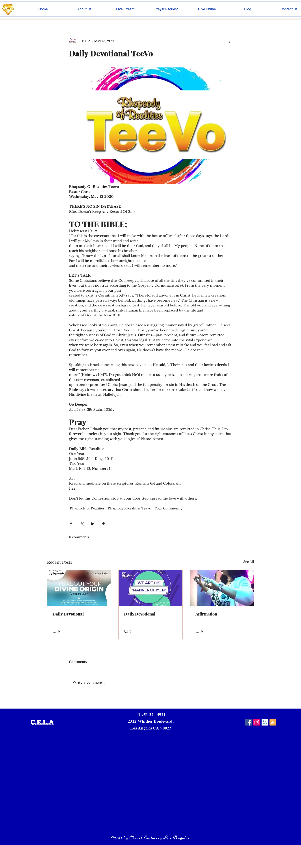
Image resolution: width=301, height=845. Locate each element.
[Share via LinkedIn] (93, 523)
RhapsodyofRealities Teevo (129, 508)
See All (248, 562)
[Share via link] (103, 523)
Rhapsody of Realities (87, 508)
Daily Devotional (68, 614)
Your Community (168, 508)
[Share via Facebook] (71, 523)
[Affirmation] (222, 588)
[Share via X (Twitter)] (82, 523)
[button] (84, 9)
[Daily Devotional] (79, 588)
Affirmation (206, 614)
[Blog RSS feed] (272, 722)
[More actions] (229, 41)
